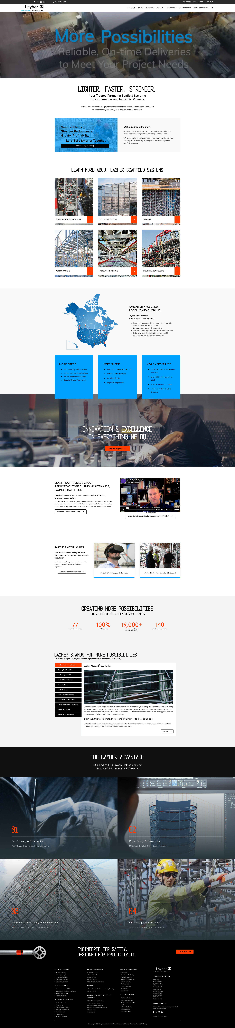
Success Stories (125, 1009)
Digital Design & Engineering (95, 1005)
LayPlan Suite (91, 1010)
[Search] (212, 8)
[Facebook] (153, 1012)
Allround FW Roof (92, 973)
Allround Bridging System (62, 993)
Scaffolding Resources (127, 1000)
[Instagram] (156, 1012)
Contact (155, 1016)
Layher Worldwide (126, 986)
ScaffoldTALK (91, 1012)
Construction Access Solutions (64, 989)
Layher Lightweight (61, 975)
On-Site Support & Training (95, 1003)
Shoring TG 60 (92, 991)
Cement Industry (60, 1012)
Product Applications (126, 998)
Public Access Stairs (61, 995)
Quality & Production (126, 977)
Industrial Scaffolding (126, 1007)
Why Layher (124, 973)
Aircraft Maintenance (61, 1016)
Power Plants (59, 1005)
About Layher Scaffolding (127, 975)
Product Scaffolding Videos (128, 1002)
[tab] (68, 665)
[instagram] (37, 2)
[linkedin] (44, 2)
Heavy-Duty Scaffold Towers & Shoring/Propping (101, 989)
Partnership (124, 988)
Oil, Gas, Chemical (61, 1003)
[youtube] (41, 2)
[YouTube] (159, 1012)
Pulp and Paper (60, 1014)
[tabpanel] (128, 699)
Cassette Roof (92, 977)
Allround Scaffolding (61, 973)
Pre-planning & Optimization (95, 1001)
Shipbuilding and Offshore (62, 1007)
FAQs (122, 1004)
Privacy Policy (163, 1016)
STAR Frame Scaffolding (62, 979)
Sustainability (124, 991)
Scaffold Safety (125, 984)
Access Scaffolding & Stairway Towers (66, 991)
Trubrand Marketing (141, 1024)
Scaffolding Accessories (62, 982)
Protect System (92, 979)
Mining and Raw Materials (62, 1009)
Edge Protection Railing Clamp (96, 982)
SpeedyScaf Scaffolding (62, 977)
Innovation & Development (128, 979)
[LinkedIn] (162, 1012)
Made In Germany (125, 982)
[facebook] (34, 2)
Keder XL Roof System (94, 975)
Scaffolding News (125, 1011)
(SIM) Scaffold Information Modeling (97, 1007)
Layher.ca (160, 991)
